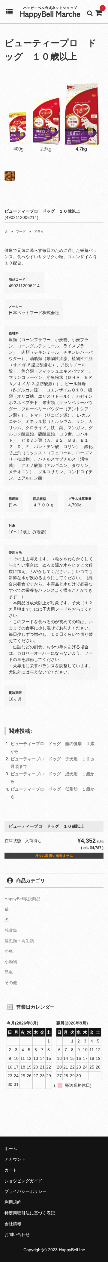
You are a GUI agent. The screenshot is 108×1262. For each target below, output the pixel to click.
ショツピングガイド (23, 1180)
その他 (10, 982)
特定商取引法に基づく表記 (29, 1212)
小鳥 (8, 951)
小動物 (10, 961)
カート (10, 1170)
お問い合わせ (17, 1234)
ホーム (10, 1148)
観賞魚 (10, 930)
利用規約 (12, 1202)
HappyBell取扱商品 (22, 898)
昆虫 (8, 972)
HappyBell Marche (50, 13)
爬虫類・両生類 (19, 940)
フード (21, 231)
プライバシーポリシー (25, 1191)
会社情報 (12, 1223)
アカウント (15, 1159)
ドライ (39, 231)
